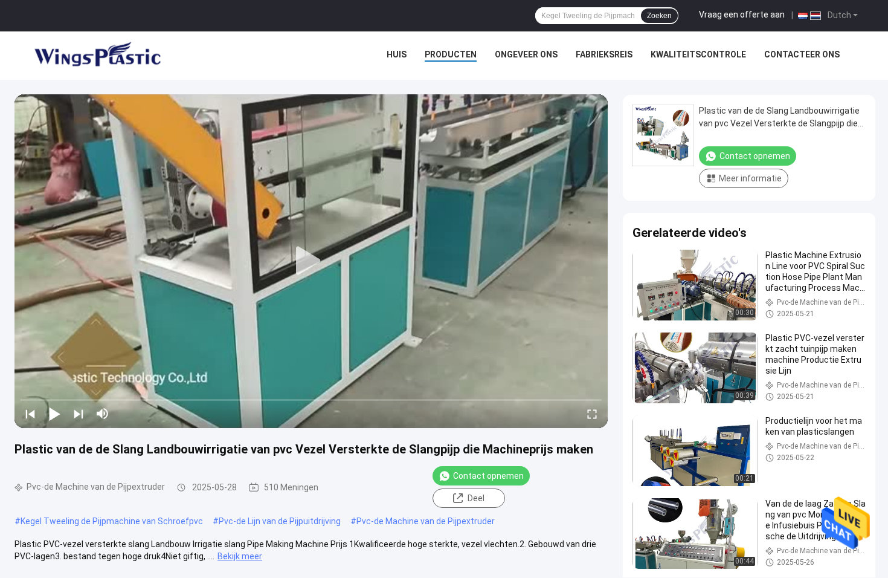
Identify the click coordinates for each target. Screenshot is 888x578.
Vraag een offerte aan (742, 14)
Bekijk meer (239, 556)
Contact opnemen (488, 476)
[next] (78, 413)
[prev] (30, 413)
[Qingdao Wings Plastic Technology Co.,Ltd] (96, 55)
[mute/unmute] (103, 413)
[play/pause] (54, 413)
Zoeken (659, 15)
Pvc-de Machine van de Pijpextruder (425, 521)
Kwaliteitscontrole (698, 54)
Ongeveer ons (526, 54)
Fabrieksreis (604, 54)
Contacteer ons (802, 54)
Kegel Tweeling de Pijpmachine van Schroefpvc (112, 521)
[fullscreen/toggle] (592, 413)
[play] (311, 261)
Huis (397, 54)
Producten (451, 54)
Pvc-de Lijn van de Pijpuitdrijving (280, 521)
